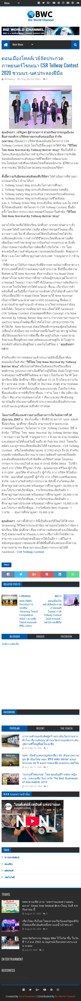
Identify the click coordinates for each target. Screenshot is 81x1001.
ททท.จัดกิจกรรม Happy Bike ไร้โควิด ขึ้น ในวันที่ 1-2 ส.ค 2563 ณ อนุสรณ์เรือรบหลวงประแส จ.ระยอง (50, 942)
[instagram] (63, 3)
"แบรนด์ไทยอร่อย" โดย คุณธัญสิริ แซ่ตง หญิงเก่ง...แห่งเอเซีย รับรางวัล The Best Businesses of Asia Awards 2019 (50, 778)
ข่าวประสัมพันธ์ (12, 857)
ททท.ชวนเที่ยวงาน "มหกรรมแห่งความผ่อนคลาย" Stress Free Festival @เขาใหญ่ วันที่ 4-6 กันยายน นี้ (50, 905)
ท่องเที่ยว (9, 864)
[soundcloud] (77, 3)
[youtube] (54, 3)
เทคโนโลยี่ (10, 877)
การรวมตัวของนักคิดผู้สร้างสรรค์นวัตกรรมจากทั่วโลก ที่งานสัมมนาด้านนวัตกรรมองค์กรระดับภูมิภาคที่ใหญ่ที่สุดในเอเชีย (50, 740)
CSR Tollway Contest (31, 552)
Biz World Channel (65, 996)
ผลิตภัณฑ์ (9, 870)
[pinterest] (59, 3)
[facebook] (39, 3)
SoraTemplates (27, 996)
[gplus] (48, 3)
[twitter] (43, 3)
